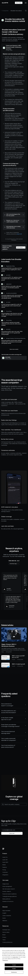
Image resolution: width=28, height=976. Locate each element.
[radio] (9, 560)
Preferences (14, 972)
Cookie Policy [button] (15, 957)
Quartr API (19, 234)
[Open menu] (25, 2)
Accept (14, 965)
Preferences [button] (5, 960)
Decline (14, 968)
